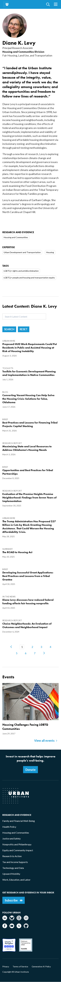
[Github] (26, 927)
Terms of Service (20, 966)
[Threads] (19, 919)
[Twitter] (19, 927)
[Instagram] (26, 919)
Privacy (5, 966)
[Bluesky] (11, 919)
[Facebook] (4, 927)
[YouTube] (11, 927)
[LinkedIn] (4, 919)
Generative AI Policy (41, 966)
